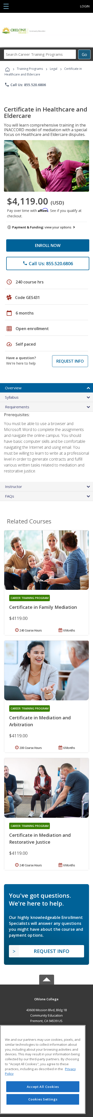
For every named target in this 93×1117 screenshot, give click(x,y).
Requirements (17, 406)
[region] (43, 1069)
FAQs (9, 496)
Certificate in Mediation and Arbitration (40, 721)
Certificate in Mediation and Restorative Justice (40, 838)
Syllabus (12, 397)
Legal (53, 69)
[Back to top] (46, 999)
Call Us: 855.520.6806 (25, 84)
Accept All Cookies (43, 1086)
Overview (13, 387)
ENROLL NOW (48, 245)
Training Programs (30, 69)
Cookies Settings (43, 1099)
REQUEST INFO (70, 361)
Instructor (13, 486)
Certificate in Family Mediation (43, 607)
